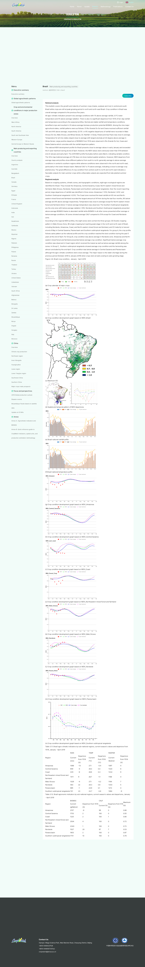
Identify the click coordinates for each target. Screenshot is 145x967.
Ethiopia (14, 195)
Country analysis (16, 160)
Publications (118, 7)
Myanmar (14, 234)
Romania (14, 256)
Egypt (13, 191)
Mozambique (15, 317)
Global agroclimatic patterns (20, 102)
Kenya (13, 321)
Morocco (14, 339)
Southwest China (17, 378)
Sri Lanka (14, 308)
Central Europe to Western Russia (22, 144)
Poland (13, 252)
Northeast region (17, 356)
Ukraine (14, 273)
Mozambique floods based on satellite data (24, 406)
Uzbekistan (15, 282)
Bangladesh (15, 173)
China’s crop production (19, 351)
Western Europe (16, 139)
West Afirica (15, 122)
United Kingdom (16, 204)
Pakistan (14, 243)
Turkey (13, 269)
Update (87, 7)
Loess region (15, 369)
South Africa (15, 291)
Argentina (14, 164)
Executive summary (17, 94)
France (13, 199)
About (79, 7)
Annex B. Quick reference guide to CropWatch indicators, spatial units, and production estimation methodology (24, 434)
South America (16, 131)
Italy (12, 334)
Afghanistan (15, 295)
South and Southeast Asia (20, 135)
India (13, 212)
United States (16, 278)
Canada (13, 182)
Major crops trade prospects (20, 386)
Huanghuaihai (15, 365)
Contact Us (129, 7)
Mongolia (14, 304)
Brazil (13, 177)
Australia (14, 169)
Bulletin (95, 6)
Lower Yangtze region (18, 373)
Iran (12, 217)
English (131, 2)
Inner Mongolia (16, 360)
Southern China (16, 382)
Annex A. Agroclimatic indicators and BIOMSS (23, 423)
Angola (13, 326)
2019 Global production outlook (21, 395)
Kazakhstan (15, 221)
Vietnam (14, 286)
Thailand (14, 265)
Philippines (15, 247)
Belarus (13, 299)
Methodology (106, 7)
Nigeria (13, 238)
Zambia (13, 312)
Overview (14, 118)
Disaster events (16, 399)
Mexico (13, 230)
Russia (13, 260)
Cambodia (14, 225)
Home (72, 7)
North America (16, 126)
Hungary (14, 330)
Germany (14, 186)
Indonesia (14, 208)
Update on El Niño (17, 412)
